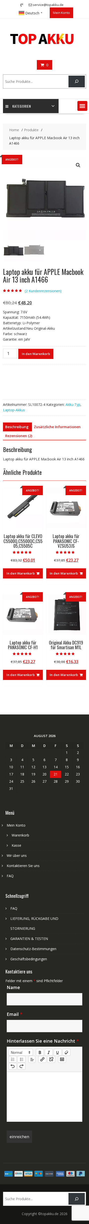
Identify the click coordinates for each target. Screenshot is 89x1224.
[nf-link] (42, 1059)
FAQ (10, 875)
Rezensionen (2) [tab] (18, 435)
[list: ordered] (13, 1059)
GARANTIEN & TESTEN (29, 938)
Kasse (16, 845)
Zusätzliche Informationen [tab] (57, 426)
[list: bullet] (21, 1059)
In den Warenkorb (36, 354)
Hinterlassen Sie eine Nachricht (43, 1041)
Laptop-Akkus (14, 410)
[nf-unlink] (51, 1059)
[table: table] (62, 1059)
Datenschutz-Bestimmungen (33, 948)
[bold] (40, 1052)
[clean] (66, 1052)
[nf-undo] (13, 1066)
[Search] (76, 81)
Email (14, 1014)
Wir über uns (17, 855)
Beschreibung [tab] (16, 426)
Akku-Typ (73, 404)
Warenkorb (20, 835)
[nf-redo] (21, 1066)
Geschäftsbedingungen (28, 959)
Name (13, 987)
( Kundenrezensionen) (43, 291)
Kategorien (21, 106)
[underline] (58, 1052)
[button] (82, 106)
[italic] (49, 1052)
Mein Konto (61, 12)
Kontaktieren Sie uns (23, 865)
